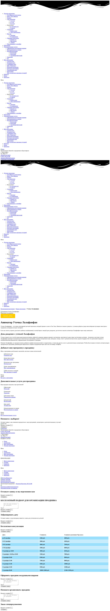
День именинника (15, 32)
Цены (5, 76)
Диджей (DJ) (7, 405)
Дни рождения (11, 19)
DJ (8, 58)
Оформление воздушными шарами (16, 48)
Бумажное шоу (11, 63)
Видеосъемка (7, 401)
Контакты (6, 77)
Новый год (13, 39)
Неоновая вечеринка (12, 67)
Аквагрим (10, 57)
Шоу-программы (8, 60)
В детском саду (14, 26)
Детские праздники (9, 13)
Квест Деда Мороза (12, 16)
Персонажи (7, 45)
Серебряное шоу (11, 64)
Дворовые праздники (13, 38)
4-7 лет (12, 22)
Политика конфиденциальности (9, 486)
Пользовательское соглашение (9, 488)
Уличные (12, 35)
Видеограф (13, 52)
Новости (6, 74)
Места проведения (9, 461)
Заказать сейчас (7, 316)
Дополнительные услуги (10, 47)
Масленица (13, 41)
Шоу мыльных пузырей (10, 372)
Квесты (9, 34)
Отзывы (6, 462)
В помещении (14, 36)
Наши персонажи (20, 309)
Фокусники (10, 71)
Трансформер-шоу (12, 70)
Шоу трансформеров (9, 368)
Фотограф (13, 54)
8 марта (9, 18)
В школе (12, 28)
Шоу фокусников (8, 359)
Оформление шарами (10, 397)
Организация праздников (8, 309)
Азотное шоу (10, 61)
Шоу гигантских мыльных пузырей (17, 73)
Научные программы (13, 68)
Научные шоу (7, 363)
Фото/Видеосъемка (12, 51)
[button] (55, 80)
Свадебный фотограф (16, 55)
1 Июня (12, 42)
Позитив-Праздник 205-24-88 (24, 483)
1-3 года (12, 20)
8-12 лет (12, 23)
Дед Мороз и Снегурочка (14, 15)
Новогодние (13, 31)
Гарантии (6, 464)
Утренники (10, 29)
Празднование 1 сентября (14, 44)
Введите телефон (5, 425)
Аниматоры (7, 443)
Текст (2, 508)
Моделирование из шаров (14, 49)
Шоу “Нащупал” (11, 65)
